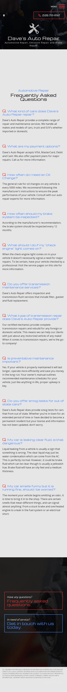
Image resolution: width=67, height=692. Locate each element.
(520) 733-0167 (51, 15)
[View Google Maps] (4, 15)
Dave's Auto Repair (34, 38)
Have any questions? (27, 601)
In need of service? (30, 624)
